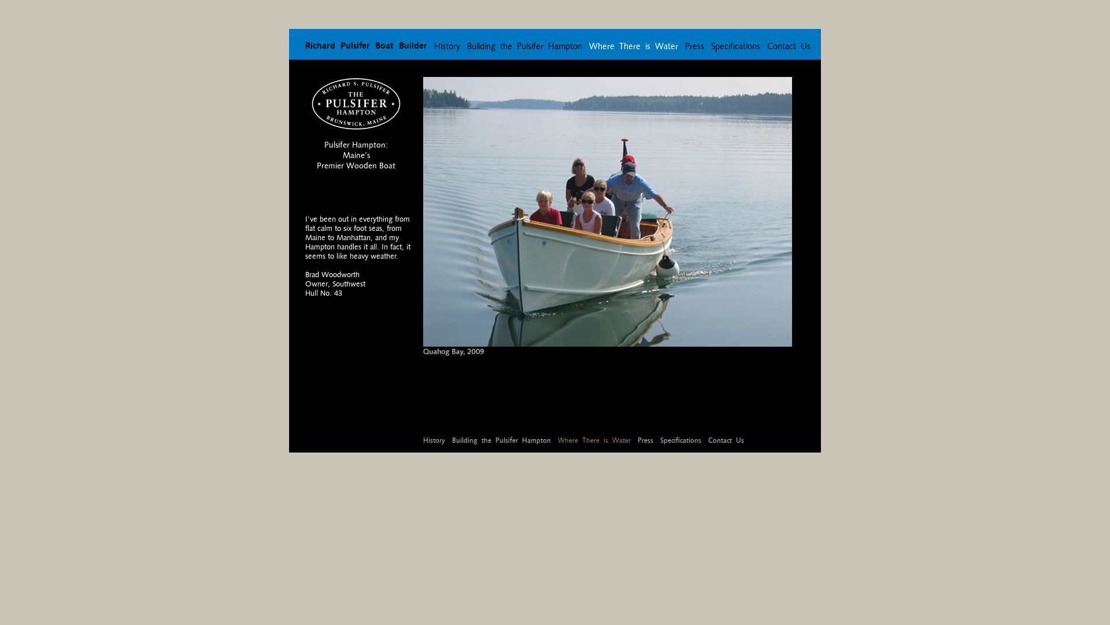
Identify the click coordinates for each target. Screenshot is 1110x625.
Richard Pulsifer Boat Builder (366, 46)
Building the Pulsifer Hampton (524, 46)
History (447, 46)
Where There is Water (633, 46)
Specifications (735, 46)
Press (694, 46)
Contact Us (789, 46)
